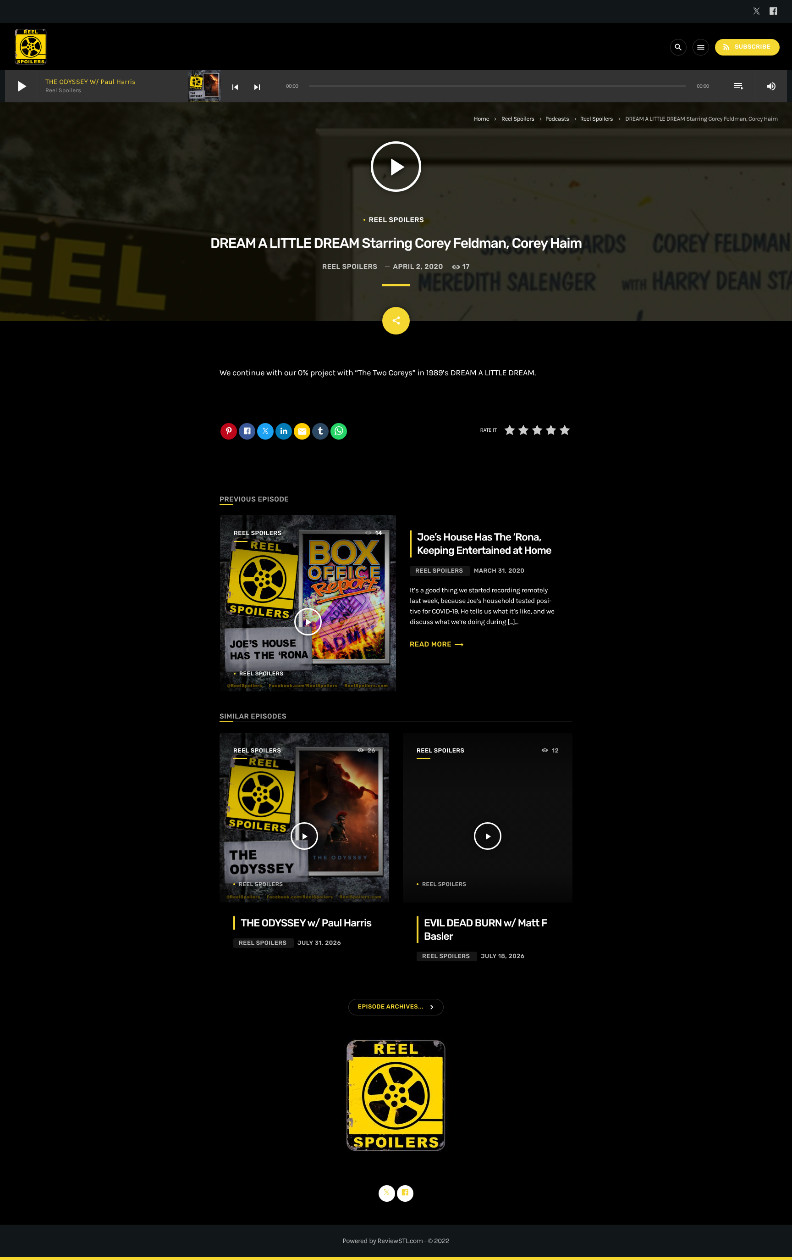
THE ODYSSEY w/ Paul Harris (90, 82)
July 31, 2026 (319, 943)
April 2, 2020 (418, 266)
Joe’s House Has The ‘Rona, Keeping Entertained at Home (484, 544)
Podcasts (557, 119)
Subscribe (746, 46)
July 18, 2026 (503, 956)
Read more (437, 644)
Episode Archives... (391, 1007)
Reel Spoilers (517, 119)
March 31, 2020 (499, 571)
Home (481, 119)
